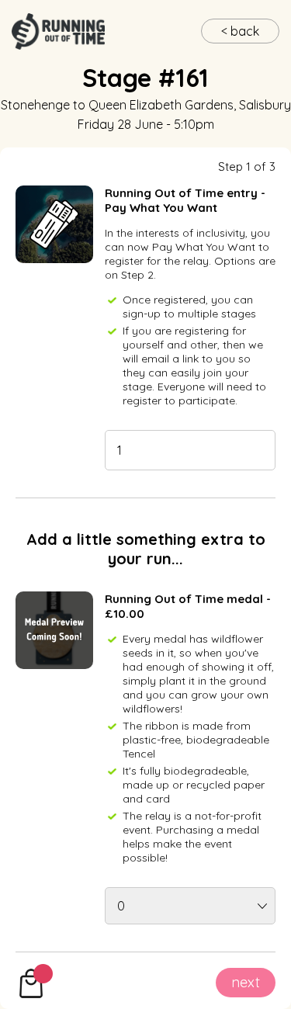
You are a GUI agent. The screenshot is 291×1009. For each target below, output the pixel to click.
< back (240, 31)
